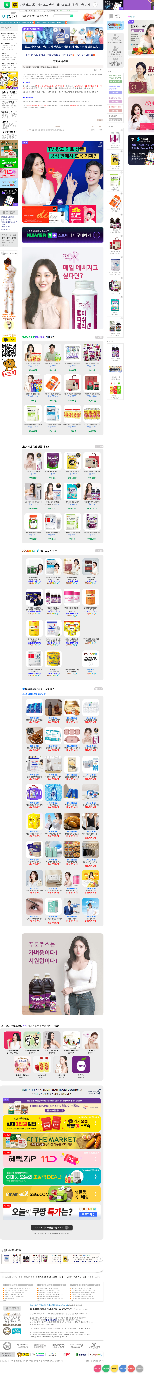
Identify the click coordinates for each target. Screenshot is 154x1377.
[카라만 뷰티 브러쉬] (33, 500)
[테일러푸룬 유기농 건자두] (92, 530)
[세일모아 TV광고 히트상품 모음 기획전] (62, 182)
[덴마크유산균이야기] (53, 530)
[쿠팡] (96, 1357)
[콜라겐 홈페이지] (91, 1048)
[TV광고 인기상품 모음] (84, 55)
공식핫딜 (97, 1368)
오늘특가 (131, 1368)
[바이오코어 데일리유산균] (72, 530)
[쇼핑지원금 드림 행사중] (51, 9)
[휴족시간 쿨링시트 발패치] (72, 500)
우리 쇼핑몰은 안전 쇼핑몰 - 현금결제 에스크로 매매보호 (46, 130)
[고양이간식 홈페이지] (61, 1073)
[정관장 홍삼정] (92, 469)
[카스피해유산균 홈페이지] (71, 1048)
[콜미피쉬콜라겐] (33, 469)
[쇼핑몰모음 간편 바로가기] (113, 9)
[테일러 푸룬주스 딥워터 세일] (62, 1014)
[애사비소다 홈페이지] (42, 1073)
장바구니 (140, 1368)
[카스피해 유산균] (53, 500)
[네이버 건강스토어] (38, 1357)
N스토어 (106, 1368)
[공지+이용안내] (49, 55)
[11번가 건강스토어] (9, 177)
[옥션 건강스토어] (53, 1357)
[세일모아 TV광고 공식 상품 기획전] (12, 1048)
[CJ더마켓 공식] (9, 157)
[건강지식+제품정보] (64, 55)
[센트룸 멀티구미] (33, 530)
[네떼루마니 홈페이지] (32, 1048)
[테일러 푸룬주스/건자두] (151, 9)
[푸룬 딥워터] (92, 500)
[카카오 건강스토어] (24, 1357)
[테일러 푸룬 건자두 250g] (53, 469)
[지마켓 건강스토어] (9, 167)
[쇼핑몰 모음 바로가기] (51, 1096)
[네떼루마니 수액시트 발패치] (72, 469)
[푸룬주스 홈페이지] (81, 1073)
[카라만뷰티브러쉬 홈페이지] (52, 1048)
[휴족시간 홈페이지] (22, 1073)
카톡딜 (114, 1368)
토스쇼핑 (123, 1368)
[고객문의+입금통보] (34, 55)
